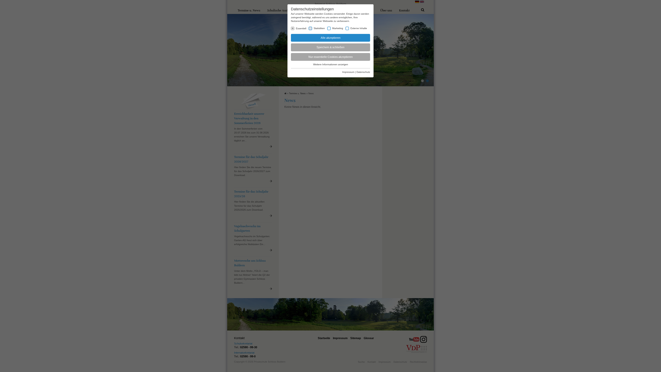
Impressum (348, 72)
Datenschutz (363, 72)
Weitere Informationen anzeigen (330, 64)
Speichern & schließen (330, 47)
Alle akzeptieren (330, 37)
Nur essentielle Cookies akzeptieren (330, 56)
